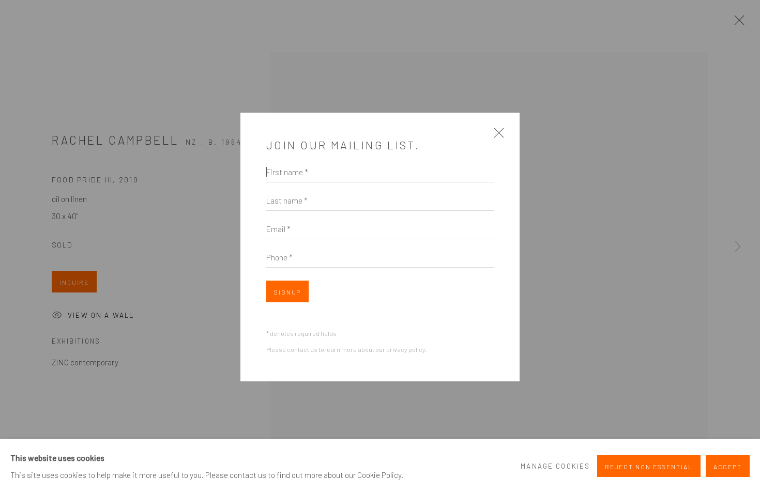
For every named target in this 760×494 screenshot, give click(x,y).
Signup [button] (287, 292)
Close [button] (496, 136)
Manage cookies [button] (555, 466)
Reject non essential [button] (649, 467)
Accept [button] (727, 467)
